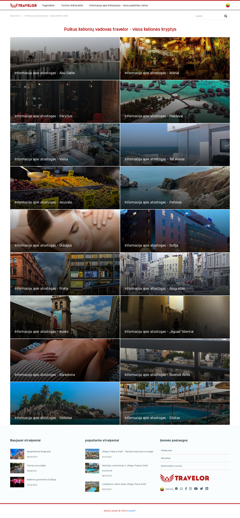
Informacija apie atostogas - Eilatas (152, 418)
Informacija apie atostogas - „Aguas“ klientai (159, 331)
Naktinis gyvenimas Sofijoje (41, 479)
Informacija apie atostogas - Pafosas (153, 202)
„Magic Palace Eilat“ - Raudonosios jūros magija (127, 451)
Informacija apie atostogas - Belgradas (155, 288)
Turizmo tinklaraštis (72, 5)
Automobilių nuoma (171, 466)
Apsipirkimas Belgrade (39, 451)
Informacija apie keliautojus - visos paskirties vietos (118, 5)
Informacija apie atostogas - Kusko (42, 331)
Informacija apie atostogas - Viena (41, 159)
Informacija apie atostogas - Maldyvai (154, 116)
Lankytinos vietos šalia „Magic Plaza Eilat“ (124, 484)
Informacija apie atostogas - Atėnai (152, 73)
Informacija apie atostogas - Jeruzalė (43, 202)
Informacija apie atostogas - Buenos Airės (157, 375)
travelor (131, 510)
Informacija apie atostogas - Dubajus (43, 245)
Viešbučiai (166, 450)
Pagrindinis (48, 5)
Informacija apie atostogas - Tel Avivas (155, 159)
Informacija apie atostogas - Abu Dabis (45, 73)
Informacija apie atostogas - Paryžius (43, 116)
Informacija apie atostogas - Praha (41, 288)
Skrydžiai (166, 458)
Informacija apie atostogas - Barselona (45, 375)
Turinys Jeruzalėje (36, 465)
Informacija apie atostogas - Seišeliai (43, 418)
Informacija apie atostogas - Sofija (151, 245)
